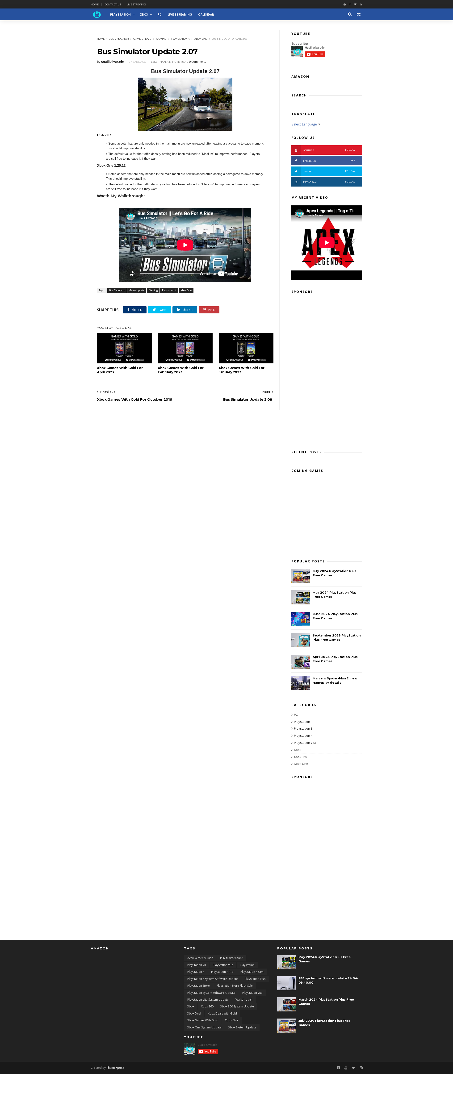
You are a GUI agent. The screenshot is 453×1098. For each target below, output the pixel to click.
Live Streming (136, 4)
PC (160, 14)
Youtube (329, 150)
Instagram (329, 181)
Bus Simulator (119, 38)
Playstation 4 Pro (222, 972)
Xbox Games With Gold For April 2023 (120, 370)
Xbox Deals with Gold (222, 1013)
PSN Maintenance (231, 958)
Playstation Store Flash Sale (235, 986)
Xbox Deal (194, 1013)
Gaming (161, 38)
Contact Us (113, 4)
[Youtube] (345, 4)
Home (95, 4)
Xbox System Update (242, 1027)
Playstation (302, 722)
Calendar (206, 14)
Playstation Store (198, 986)
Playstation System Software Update (211, 993)
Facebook (329, 160)
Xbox (144, 14)
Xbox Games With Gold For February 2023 (180, 370)
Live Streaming (180, 14)
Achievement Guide (200, 958)
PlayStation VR (196, 965)
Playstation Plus (255, 979)
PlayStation (120, 14)
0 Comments (197, 62)
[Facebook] (350, 4)
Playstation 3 (303, 728)
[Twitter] (355, 4)
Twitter (329, 171)
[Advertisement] (326, 370)
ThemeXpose (115, 1068)
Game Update (142, 38)
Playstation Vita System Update (208, 1000)
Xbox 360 (300, 757)
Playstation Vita (305, 742)
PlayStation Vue (223, 965)
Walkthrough (243, 1000)
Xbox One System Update (204, 1027)
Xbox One (200, 38)
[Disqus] (185, 469)
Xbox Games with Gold (202, 1020)
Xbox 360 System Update (237, 1006)
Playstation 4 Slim (252, 972)
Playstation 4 (180, 38)
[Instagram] (361, 1068)
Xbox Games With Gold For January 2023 (241, 370)
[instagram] (361, 4)
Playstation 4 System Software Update (212, 979)
